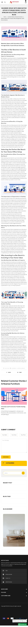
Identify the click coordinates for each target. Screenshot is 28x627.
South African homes (22, 58)
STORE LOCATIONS (9, 574)
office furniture (16, 178)
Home (5, 16)
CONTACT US (8, 578)
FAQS (6, 570)
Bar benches (3, 58)
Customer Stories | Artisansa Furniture (15, 16)
